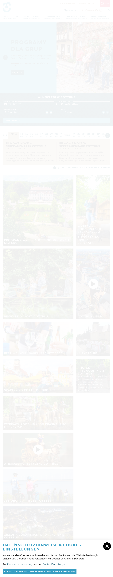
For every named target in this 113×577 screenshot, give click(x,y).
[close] (107, 546)
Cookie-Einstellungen (54, 564)
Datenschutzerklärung (19, 564)
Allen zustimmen (15, 571)
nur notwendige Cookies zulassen (52, 571)
